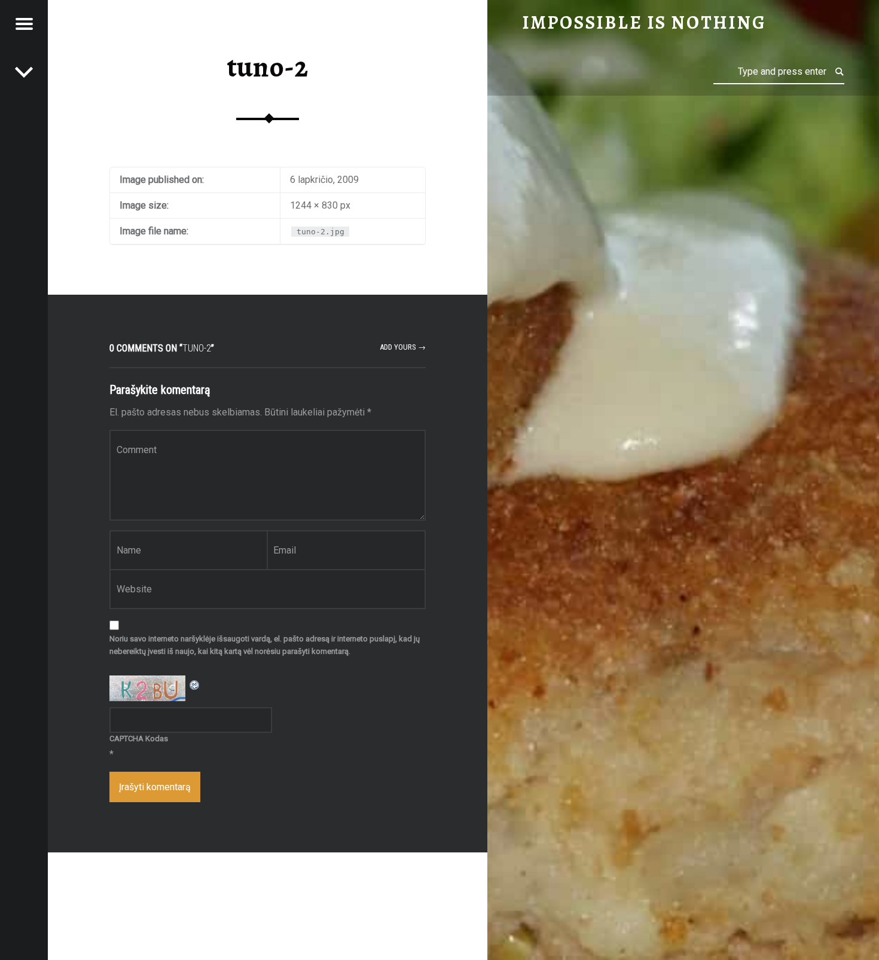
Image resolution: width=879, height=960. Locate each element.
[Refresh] (195, 683)
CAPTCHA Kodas (138, 738)
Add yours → (403, 347)
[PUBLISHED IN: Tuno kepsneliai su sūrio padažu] (24, 72)
